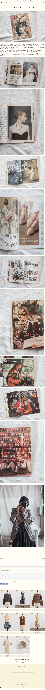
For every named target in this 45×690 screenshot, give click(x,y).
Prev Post (1, 558)
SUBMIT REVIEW (5, 583)
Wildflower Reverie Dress (37, 632)
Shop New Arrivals (22, 587)
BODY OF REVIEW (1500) (3, 572)
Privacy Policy (18, 673)
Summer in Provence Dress (22, 609)
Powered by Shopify (26, 684)
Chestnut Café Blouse (22, 632)
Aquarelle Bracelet (22, 655)
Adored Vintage (6, 2)
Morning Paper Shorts (7, 632)
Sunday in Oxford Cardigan (7, 609)
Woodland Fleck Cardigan (37, 609)
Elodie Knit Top (7, 655)
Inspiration (2, 551)
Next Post (43, 558)
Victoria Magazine (7, 551)
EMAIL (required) (2, 569)
